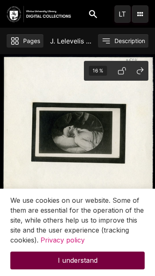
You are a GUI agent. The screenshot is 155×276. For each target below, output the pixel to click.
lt (122, 14)
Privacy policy (63, 240)
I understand (78, 260)
